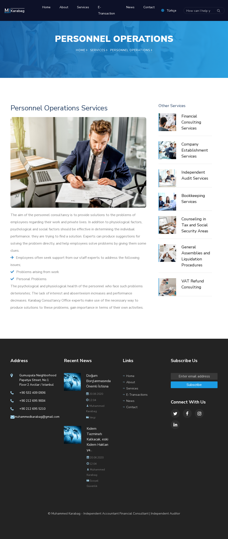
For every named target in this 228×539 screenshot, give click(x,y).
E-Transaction (106, 10)
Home (46, 7)
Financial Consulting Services (191, 122)
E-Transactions (137, 395)
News (130, 7)
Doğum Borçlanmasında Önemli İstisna (98, 381)
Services (83, 7)
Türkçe (171, 10)
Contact (149, 7)
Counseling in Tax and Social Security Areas (194, 225)
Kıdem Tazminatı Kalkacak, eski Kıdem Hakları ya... (97, 439)
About (63, 7)
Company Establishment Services (194, 150)
